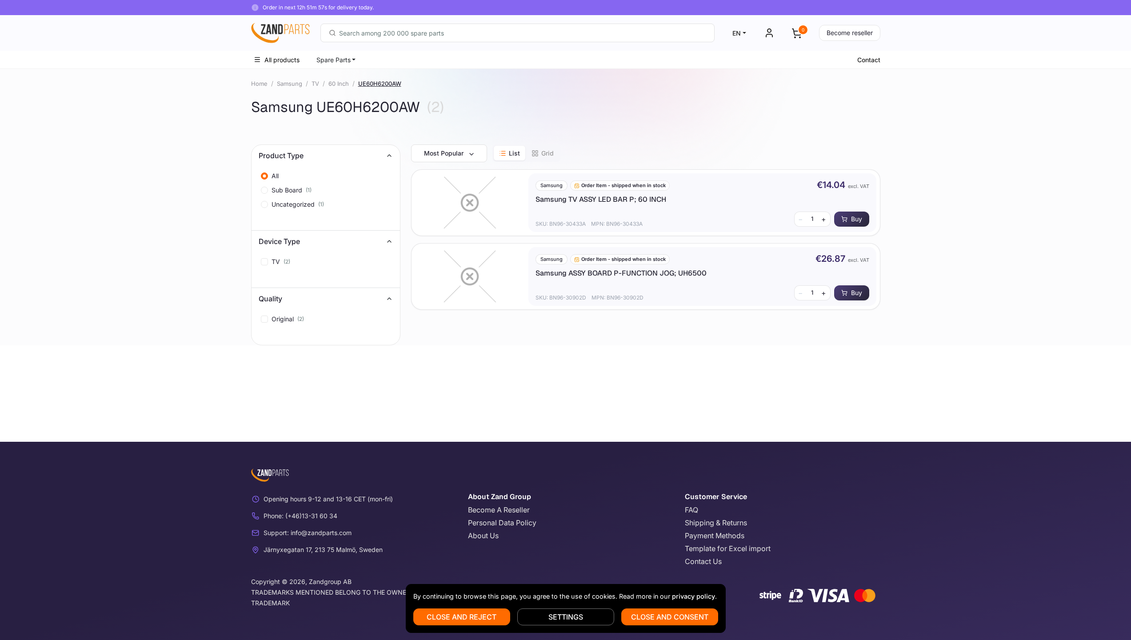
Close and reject (461, 616)
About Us (483, 535)
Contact (868, 60)
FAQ (691, 509)
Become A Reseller (499, 509)
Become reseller (850, 32)
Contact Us (703, 561)
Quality (270, 298)
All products (282, 60)
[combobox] (517, 33)
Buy (856, 219)
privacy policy (693, 596)
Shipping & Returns (716, 522)
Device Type (279, 241)
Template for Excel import (728, 548)
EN (736, 33)
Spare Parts (333, 60)
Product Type (281, 155)
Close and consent (669, 616)
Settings (565, 616)
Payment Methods (714, 535)
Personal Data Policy (502, 522)
